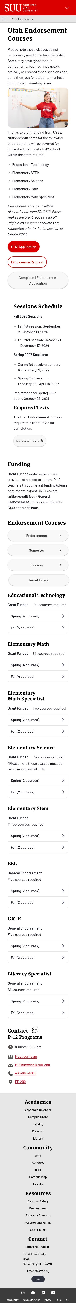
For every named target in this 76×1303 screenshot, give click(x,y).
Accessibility (13, 1300)
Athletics (38, 1162)
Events (38, 1184)
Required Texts (27, 441)
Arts (38, 1155)
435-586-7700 (36, 1271)
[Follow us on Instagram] (23, 1292)
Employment (38, 1208)
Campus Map (38, 1177)
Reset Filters (39, 580)
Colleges (38, 1131)
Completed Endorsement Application (38, 280)
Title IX (58, 1300)
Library (38, 1138)
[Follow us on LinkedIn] (43, 1292)
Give (38, 1279)
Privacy (47, 1300)
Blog (38, 1170)
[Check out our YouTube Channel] (53, 1292)
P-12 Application (23, 246)
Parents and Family (38, 1222)
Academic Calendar (38, 1110)
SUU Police (38, 1230)
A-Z (67, 1300)
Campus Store (38, 1117)
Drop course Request (27, 262)
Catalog (38, 1124)
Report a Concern (38, 1215)
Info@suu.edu (36, 1247)
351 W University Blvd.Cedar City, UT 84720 (37, 1259)
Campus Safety (38, 1201)
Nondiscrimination (31, 1300)
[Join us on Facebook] (33, 1292)
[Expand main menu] (67, 7)
